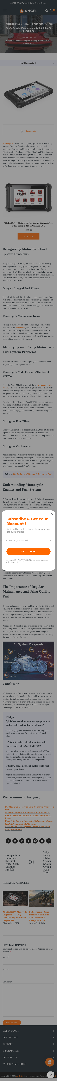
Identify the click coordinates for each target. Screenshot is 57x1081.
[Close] (51, 513)
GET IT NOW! (28, 551)
